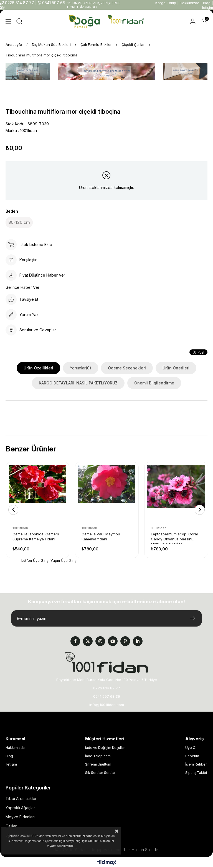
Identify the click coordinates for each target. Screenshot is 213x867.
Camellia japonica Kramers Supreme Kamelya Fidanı (35, 536)
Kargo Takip (165, 3)
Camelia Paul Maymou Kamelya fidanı (101, 536)
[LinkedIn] (138, 641)
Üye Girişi (69, 560)
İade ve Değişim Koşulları (105, 748)
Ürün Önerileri (176, 368)
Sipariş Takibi (196, 773)
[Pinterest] (125, 641)
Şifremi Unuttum (98, 764)
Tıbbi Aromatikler (21, 798)
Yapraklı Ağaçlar (20, 807)
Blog (207, 3)
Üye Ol (190, 748)
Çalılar (11, 826)
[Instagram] (100, 641)
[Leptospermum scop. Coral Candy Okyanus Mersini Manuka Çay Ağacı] (176, 493)
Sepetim (192, 756)
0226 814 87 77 (19, 2)
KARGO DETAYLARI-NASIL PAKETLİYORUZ (78, 383)
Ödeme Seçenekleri (127, 368)
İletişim (207, 7)
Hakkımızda (189, 3)
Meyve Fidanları (20, 816)
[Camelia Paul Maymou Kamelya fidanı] (106, 493)
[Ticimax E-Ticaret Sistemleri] (106, 863)
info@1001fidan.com (106, 704)
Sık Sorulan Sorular (100, 773)
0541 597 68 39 (106, 696)
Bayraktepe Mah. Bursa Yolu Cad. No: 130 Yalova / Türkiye (106, 679)
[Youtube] (113, 641)
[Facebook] (75, 641)
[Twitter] (88, 641)
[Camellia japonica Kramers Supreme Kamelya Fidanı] (37, 493)
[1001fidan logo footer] (106, 662)
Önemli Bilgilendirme (154, 383)
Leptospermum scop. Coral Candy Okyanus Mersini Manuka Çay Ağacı (174, 538)
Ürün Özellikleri (38, 368)
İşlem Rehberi (196, 764)
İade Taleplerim (98, 756)
